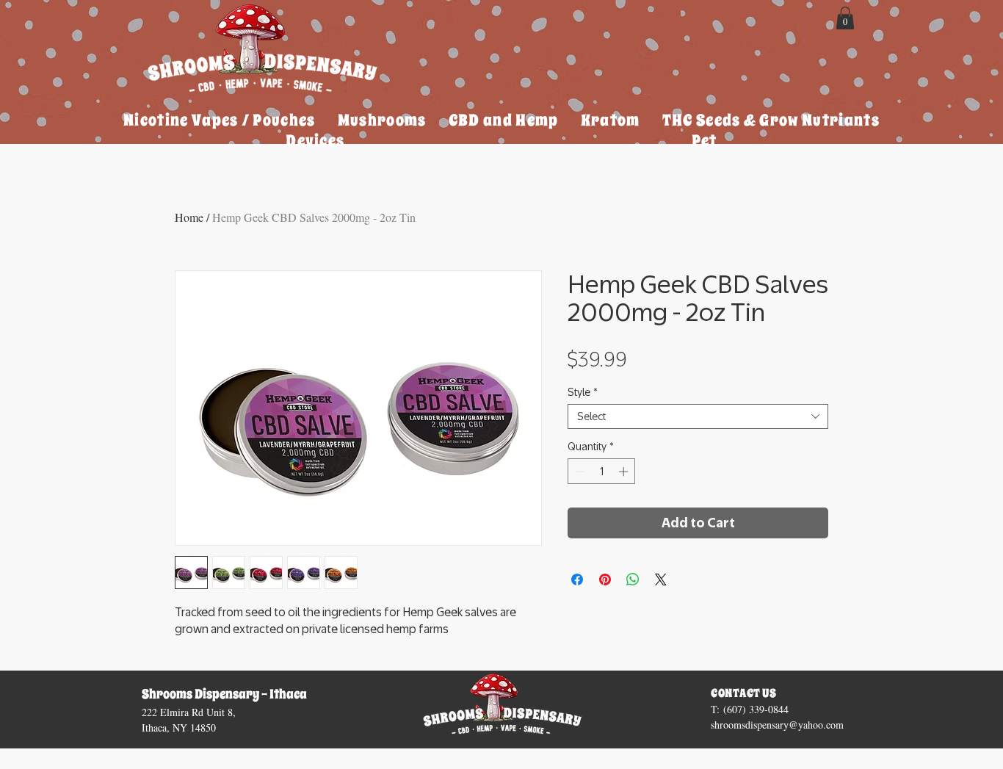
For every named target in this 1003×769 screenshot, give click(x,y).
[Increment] (625, 471)
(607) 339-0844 (756, 709)
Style (583, 392)
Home (189, 217)
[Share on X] (661, 579)
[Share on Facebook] (577, 579)
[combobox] (698, 416)
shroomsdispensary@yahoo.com (777, 725)
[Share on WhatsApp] (633, 579)
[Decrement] (578, 471)
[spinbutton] (601, 471)
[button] (845, 18)
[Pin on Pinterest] (605, 579)
